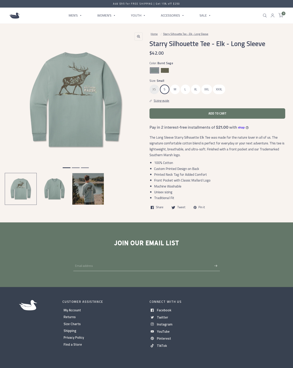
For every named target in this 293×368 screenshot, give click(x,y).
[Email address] (216, 266)
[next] (138, 115)
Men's (73, 15)
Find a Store (73, 344)
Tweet (181, 207)
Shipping (70, 330)
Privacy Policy (74, 337)
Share (159, 207)
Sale (203, 15)
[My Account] (272, 16)
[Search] (265, 16)
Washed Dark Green (165, 70)
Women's (104, 15)
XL (195, 89)
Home (154, 34)
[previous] (13, 115)
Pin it (202, 207)
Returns (70, 317)
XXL (206, 89)
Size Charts (72, 324)
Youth (136, 15)
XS (154, 89)
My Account (72, 310)
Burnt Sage (154, 70)
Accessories (170, 15)
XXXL (219, 89)
